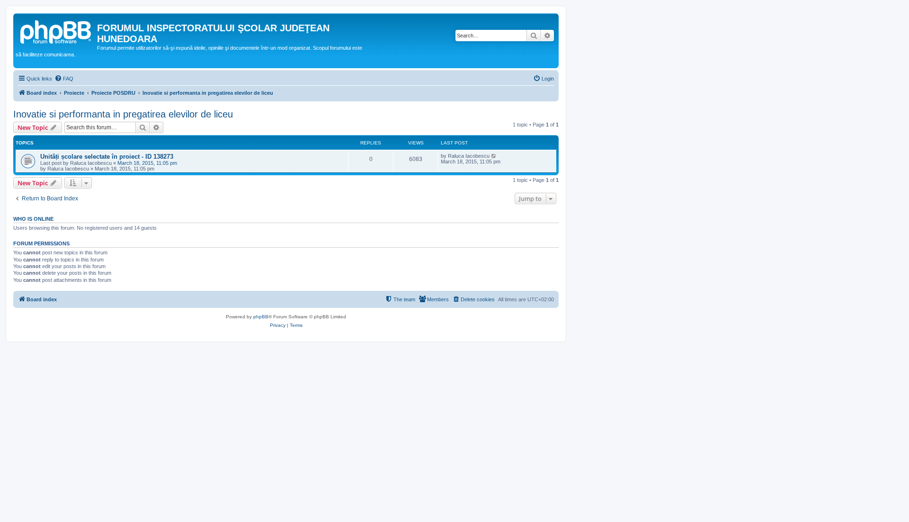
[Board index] (56, 31)
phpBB (260, 316)
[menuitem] (63, 78)
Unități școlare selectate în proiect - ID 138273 (106, 156)
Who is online (33, 219)
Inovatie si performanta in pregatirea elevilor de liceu (123, 114)
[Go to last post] (494, 156)
